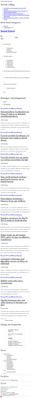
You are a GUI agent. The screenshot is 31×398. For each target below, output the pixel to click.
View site (10, 1)
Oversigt (4, 394)
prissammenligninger (14, 394)
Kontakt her (3, 391)
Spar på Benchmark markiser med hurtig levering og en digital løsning (13, 179)
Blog (5, 26)
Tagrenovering (10, 63)
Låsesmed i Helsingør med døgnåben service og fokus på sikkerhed (14, 261)
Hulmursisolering (11, 67)
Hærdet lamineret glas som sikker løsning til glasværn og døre (14, 302)
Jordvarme (9, 50)
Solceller (9, 49)
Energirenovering (8, 56)
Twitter (9, 108)
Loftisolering (10, 65)
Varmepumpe (10, 48)
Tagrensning (9, 61)
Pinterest (14, 108)
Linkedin (20, 108)
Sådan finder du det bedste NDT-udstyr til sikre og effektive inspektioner (15, 237)
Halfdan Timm (14, 380)
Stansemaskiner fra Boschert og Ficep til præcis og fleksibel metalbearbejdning (16, 11)
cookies (13, 392)
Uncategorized (7, 27)
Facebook (3, 108)
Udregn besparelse (11, 88)
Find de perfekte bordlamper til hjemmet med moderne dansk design (15, 138)
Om (4, 92)
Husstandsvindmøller (12, 52)
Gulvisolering (10, 60)
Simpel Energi (8, 31)
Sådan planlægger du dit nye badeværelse (13, 13)
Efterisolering (10, 64)
